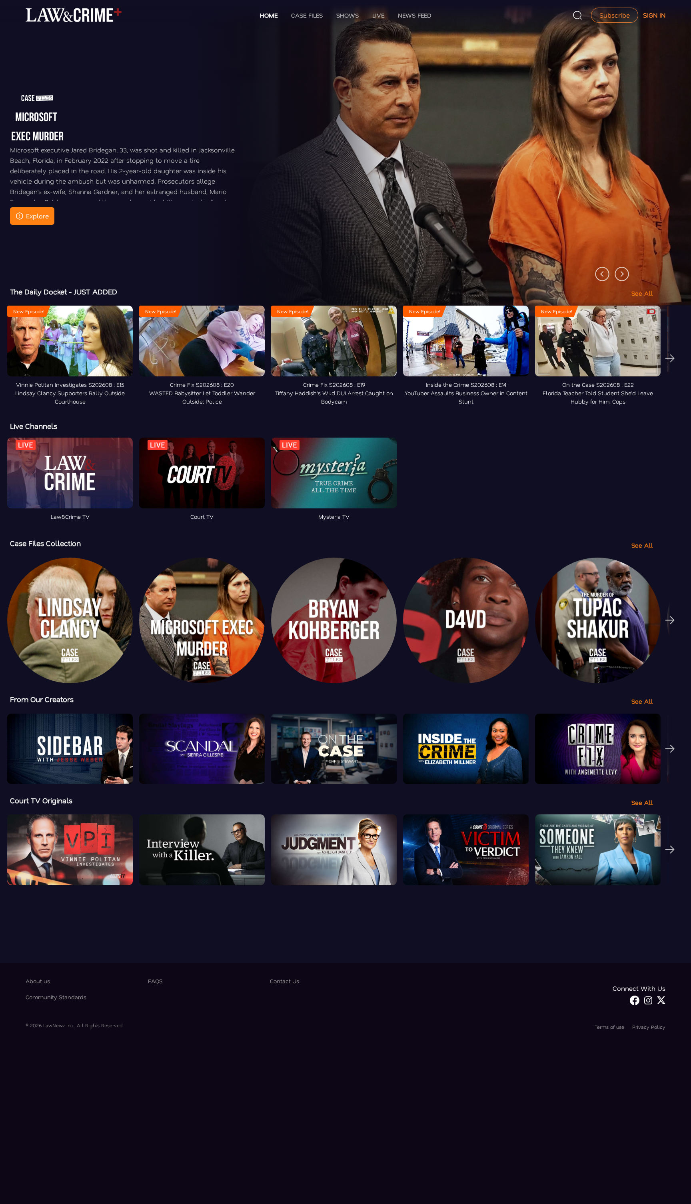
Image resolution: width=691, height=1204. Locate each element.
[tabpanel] (345, 168)
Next (618, 270)
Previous (598, 270)
